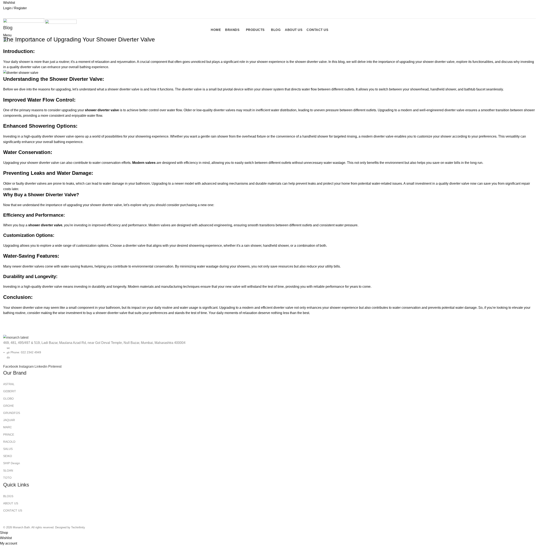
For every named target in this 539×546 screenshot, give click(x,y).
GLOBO (8, 398)
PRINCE (8, 434)
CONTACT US (12, 510)
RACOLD (9, 441)
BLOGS (8, 496)
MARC (7, 427)
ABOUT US (10, 503)
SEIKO (7, 456)
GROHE (8, 405)
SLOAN (8, 470)
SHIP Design (11, 463)
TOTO (7, 477)
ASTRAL (9, 384)
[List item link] (269, 265)
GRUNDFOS (11, 413)
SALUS (8, 449)
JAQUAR (9, 420)
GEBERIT (9, 391)
